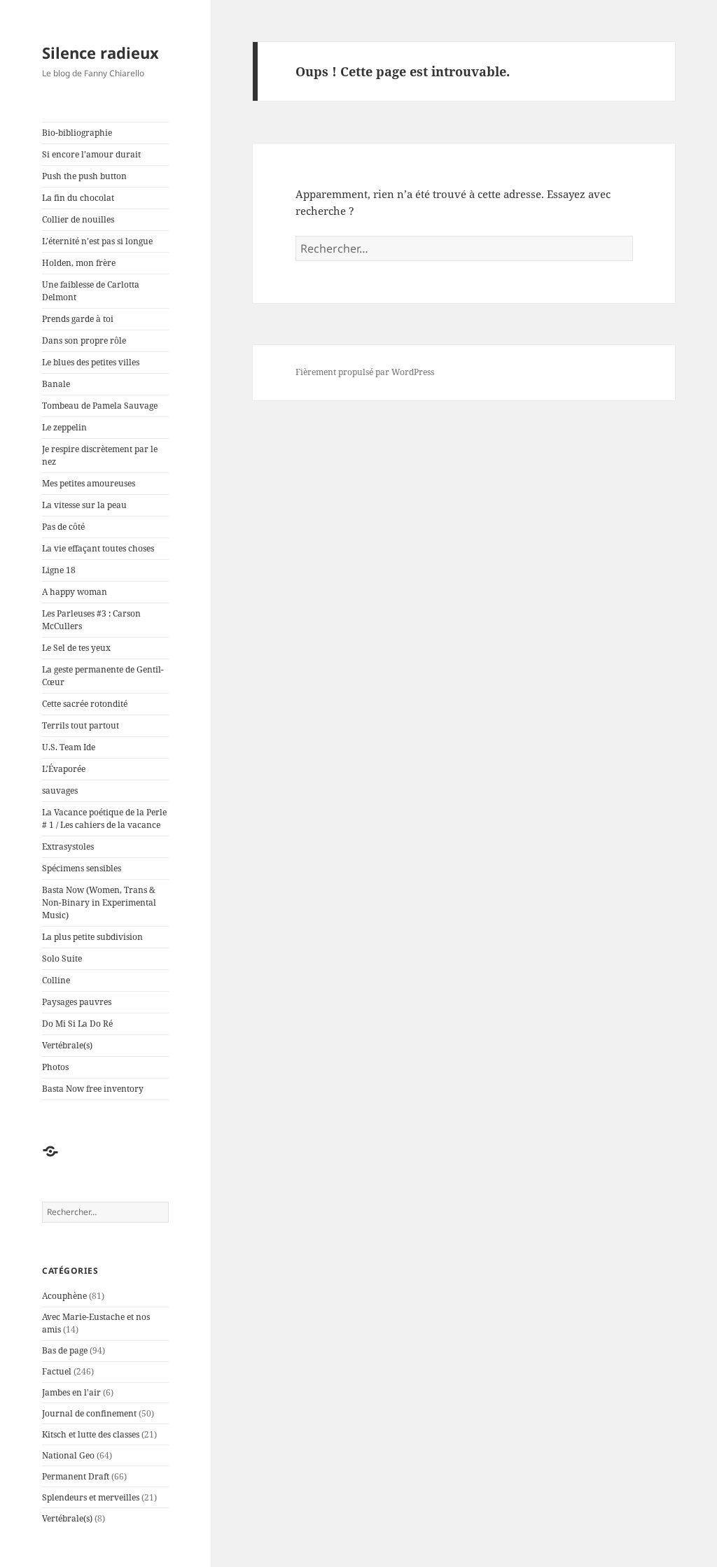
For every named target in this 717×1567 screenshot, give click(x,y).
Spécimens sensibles (81, 868)
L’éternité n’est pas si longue (97, 241)
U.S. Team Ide (68, 747)
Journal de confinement (89, 1413)
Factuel (56, 1371)
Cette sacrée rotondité (84, 704)
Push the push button (84, 176)
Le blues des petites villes (90, 362)
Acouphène (64, 1296)
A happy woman (74, 592)
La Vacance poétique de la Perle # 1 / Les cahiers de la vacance (104, 818)
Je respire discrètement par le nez (100, 455)
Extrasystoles (68, 846)
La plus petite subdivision (92, 937)
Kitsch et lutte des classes (90, 1434)
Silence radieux (100, 52)
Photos (55, 1067)
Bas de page (65, 1350)
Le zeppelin (64, 427)
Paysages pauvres (76, 1002)
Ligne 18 (59, 570)
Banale (56, 384)
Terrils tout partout (80, 725)
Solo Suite (62, 958)
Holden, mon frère (79, 263)
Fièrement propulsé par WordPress (364, 372)
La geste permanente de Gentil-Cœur (103, 675)
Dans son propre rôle (84, 340)
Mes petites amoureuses (88, 483)
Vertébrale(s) (67, 1045)
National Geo (68, 1455)
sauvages (60, 790)
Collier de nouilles (78, 219)
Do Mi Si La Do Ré (77, 1024)
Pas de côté (63, 527)
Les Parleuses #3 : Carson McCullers (91, 619)
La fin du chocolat (78, 198)
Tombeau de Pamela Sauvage (100, 406)
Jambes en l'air (71, 1392)
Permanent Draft (75, 1476)
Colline (56, 980)
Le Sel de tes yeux (76, 648)
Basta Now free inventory (93, 1089)
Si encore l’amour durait (91, 154)
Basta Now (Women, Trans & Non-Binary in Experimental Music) (99, 902)
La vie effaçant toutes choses (98, 548)
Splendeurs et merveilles (90, 1497)
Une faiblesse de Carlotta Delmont (90, 291)
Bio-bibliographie (77, 133)
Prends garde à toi (77, 319)
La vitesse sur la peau (84, 505)
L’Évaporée (63, 769)
